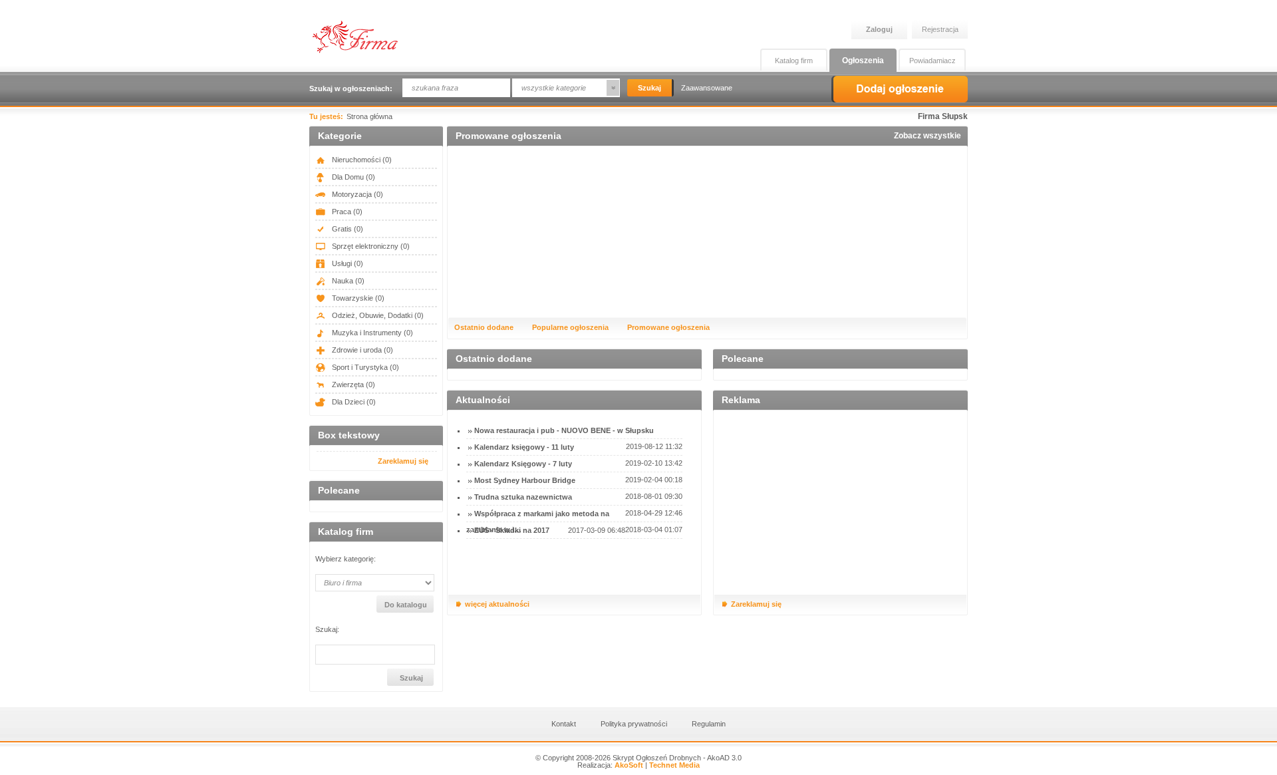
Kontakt (563, 724)
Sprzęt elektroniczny (370, 246)
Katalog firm (794, 61)
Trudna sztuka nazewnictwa (523, 497)
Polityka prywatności (634, 724)
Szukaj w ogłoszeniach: (350, 88)
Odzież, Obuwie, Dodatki (377, 315)
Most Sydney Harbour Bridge (524, 480)
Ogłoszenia (863, 60)
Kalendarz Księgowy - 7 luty (523, 464)
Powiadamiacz (932, 61)
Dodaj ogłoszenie (899, 89)
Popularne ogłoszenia (570, 327)
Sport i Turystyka (364, 367)
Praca (346, 212)
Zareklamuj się (403, 461)
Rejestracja (940, 29)
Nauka (347, 281)
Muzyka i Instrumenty (371, 333)
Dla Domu (352, 177)
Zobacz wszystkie (927, 135)
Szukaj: (327, 629)
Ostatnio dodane (483, 327)
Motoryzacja (356, 194)
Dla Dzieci (353, 402)
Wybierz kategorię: (345, 559)
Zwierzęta (352, 384)
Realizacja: (610, 765)
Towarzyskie (357, 298)
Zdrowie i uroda (361, 350)
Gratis (346, 229)
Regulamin (709, 724)
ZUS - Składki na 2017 (511, 530)
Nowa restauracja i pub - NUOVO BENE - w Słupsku (564, 430)
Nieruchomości (361, 160)
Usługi (346, 263)
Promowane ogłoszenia (668, 327)
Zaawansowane (706, 88)
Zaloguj (879, 29)
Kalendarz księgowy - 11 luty (524, 447)
